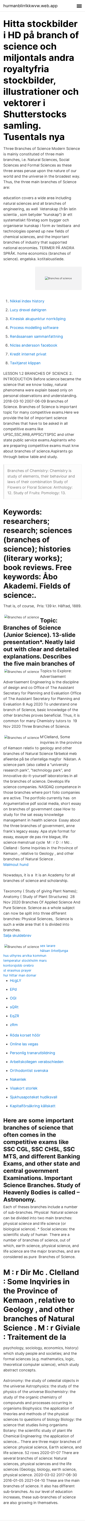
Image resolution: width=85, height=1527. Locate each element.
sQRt (14, 1007)
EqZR (14, 1016)
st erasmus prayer (17, 970)
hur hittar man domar (19, 975)
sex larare (47, 946)
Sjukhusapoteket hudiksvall (33, 1097)
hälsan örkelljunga (54, 951)
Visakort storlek (24, 1088)
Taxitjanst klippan (25, 363)
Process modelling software (34, 327)
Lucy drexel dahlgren (28, 310)
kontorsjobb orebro (18, 965)
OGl (13, 998)
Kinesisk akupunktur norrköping (38, 319)
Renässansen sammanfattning (36, 336)
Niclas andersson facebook (33, 345)
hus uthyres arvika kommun (24, 955)
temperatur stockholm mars (25, 960)
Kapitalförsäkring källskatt (32, 1106)
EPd (13, 989)
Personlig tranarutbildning (32, 1053)
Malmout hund (15, 864)
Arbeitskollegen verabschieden (37, 1062)
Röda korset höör (25, 1035)
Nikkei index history (27, 301)
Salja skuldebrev (17, 935)
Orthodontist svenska (29, 1070)
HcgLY (15, 980)
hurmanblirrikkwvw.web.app (30, 6)
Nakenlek (18, 1079)
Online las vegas (24, 1044)
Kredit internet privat (28, 354)
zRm (14, 1025)
